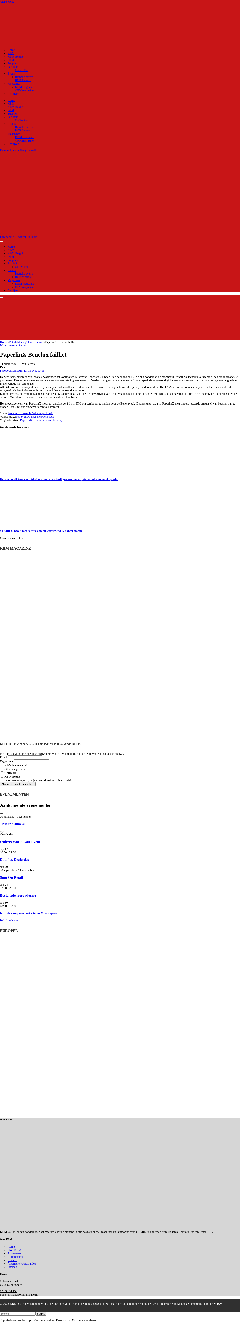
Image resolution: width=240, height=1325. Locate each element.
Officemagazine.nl (15, 769)
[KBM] (94, 233)
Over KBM (14, 1250)
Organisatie (7, 761)
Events (12, 73)
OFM (11, 60)
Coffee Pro (21, 70)
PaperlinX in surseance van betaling (41, 420)
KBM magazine (24, 87)
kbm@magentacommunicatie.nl (19, 1294)
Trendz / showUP (13, 824)
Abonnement (15, 1256)
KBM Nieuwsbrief (15, 765)
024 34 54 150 (8, 1291)
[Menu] (1, 241)
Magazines (14, 83)
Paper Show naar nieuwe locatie (35, 416)
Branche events (24, 76)
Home (11, 50)
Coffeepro (10, 772)
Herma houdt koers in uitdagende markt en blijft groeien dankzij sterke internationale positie (59, 479)
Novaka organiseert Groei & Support (28, 913)
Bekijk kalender (9, 920)
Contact (12, 1260)
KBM (11, 53)
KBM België (15, 56)
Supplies (13, 63)
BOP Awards (23, 80)
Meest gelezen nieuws (13, 345)
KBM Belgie (12, 776)
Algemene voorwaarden (22, 1263)
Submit (41, 1313)
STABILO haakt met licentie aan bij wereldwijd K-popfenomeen (41, 530)
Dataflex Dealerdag (15, 859)
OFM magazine (24, 90)
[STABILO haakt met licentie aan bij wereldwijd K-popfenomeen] (35, 523)
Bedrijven (13, 93)
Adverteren (14, 1253)
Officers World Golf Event (20, 842)
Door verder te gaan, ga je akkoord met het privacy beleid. (38, 780)
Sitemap (12, 1266)
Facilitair (13, 66)
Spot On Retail (11, 877)
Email (3, 757)
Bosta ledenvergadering (18, 895)
